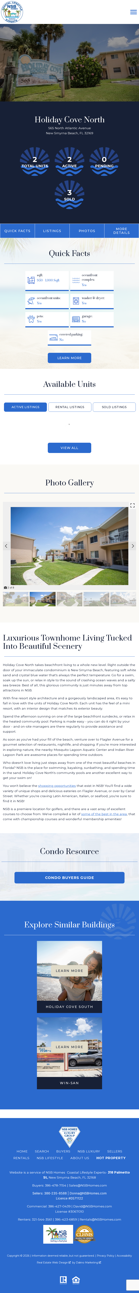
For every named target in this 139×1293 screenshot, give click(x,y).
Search (42, 1151)
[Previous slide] (6, 546)
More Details (121, 231)
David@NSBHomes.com (92, 1206)
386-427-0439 (59, 1206)
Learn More (69, 358)
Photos (87, 231)
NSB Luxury (89, 1151)
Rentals (21, 1158)
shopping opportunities (57, 786)
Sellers (114, 1151)
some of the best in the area (104, 814)
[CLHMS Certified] (84, 1242)
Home (22, 1151)
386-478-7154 (55, 1185)
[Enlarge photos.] (132, 505)
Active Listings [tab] (25, 407)
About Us (79, 1158)
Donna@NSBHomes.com (88, 1193)
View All (69, 448)
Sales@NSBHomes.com (88, 1185)
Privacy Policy (105, 1255)
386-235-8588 (55, 1193)
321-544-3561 (42, 1219)
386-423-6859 (66, 1219)
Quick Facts (17, 231)
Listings (52, 231)
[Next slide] (133, 546)
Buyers (63, 1151)
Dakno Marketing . (89, 1262)
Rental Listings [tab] (69, 407)
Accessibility (124, 1255)
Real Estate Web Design (53, 1262)
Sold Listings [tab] (114, 407)
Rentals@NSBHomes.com (100, 1219)
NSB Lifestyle (50, 1158)
